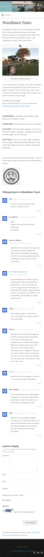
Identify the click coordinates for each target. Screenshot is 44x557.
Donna (11, 372)
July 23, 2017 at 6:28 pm (24, 330)
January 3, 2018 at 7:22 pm (30, 390)
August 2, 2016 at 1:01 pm (24, 309)
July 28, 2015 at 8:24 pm (27, 217)
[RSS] (41, 5)
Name (4, 475)
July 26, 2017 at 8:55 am (24, 372)
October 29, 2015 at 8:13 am (20, 243)
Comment (4, 457)
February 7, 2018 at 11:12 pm (25, 413)
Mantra (22, 551)
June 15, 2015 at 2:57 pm (22, 199)
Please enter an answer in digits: (13, 495)
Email (4, 482)
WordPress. (30, 551)
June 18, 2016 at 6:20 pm (19, 275)
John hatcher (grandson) (18, 272)
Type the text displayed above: (24, 512)
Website (4, 488)
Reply (39, 211)
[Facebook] (34, 5)
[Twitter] (37, 5)
